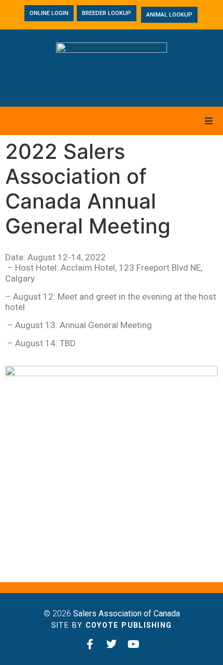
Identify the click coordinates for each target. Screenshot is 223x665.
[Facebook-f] (90, 644)
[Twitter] (111, 644)
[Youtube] (133, 644)
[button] (209, 121)
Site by (111, 625)
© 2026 (112, 613)
